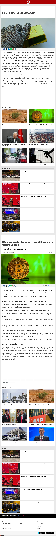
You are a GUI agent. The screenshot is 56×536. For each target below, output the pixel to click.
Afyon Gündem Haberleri (7, 520)
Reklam (38, 528)
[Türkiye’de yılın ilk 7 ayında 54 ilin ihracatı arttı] (41, 136)
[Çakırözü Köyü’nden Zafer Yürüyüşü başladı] (11, 181)
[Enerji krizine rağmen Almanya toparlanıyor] (14, 396)
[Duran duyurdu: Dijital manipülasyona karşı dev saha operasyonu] (41, 434)
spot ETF (12, 382)
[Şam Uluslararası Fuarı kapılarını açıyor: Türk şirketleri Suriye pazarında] (14, 136)
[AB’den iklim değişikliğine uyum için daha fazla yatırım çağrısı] (14, 116)
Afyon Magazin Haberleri (6, 526)
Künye (21, 523)
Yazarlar (21, 521)
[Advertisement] (28, 97)
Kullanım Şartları (40, 521)
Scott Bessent (6, 382)
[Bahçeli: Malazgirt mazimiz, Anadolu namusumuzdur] (41, 416)
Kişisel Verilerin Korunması (42, 525)
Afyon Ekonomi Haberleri (6, 523)
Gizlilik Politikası (23, 525)
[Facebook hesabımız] (18, 515)
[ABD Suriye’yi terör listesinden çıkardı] (14, 416)
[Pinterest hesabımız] (23, 515)
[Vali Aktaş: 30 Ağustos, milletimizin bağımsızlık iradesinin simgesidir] (11, 206)
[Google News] (50, 49)
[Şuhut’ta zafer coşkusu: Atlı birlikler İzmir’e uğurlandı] (11, 232)
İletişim (21, 526)
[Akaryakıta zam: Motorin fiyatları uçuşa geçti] (41, 155)
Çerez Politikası (40, 523)
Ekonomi (52, 15)
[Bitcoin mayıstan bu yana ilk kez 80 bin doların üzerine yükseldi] (41, 116)
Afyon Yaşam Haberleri (6, 528)
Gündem (52, 252)
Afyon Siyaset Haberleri (6, 521)
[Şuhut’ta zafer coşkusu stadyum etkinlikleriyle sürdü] (11, 219)
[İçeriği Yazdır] (15, 49)
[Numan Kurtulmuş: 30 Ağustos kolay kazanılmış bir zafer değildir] (11, 194)
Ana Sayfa (22, 520)
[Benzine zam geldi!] (14, 155)
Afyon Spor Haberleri (6, 525)
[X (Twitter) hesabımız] (20, 515)
